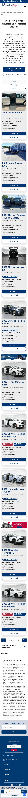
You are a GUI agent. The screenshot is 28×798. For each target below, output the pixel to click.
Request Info (14, 133)
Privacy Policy (22, 788)
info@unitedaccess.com (12, 759)
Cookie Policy (13, 788)
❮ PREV (3, 640)
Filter (14, 81)
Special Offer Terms (10, 717)
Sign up (14, 750)
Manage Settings (14, 795)
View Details (14, 137)
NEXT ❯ (25, 640)
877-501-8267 (9, 756)
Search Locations (14, 732)
